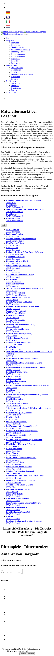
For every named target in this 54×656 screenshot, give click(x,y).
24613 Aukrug (17, 339)
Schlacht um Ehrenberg (20, 49)
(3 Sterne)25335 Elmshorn (15, 316)
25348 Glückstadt (14, 495)
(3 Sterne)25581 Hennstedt (15, 244)
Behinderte (15, 77)
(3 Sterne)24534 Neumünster (17, 404)
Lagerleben (15, 58)
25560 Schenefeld (14, 450)
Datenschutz (43, 648)
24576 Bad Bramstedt (14, 206)
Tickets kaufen (17, 68)
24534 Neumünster (14, 400)
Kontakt (14, 79)
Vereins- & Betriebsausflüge (22, 74)
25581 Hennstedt (18, 267)
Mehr (4, 225)
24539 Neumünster (13, 348)
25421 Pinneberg (13, 454)
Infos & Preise (11, 65)
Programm (10, 40)
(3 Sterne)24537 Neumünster (16, 422)
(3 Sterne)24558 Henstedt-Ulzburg (16, 294)
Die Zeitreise (11, 81)
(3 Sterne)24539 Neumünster (17, 373)
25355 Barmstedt (13, 230)
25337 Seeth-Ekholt (18, 343)
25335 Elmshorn (17, 330)
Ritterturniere (16, 45)
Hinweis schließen (27, 654)
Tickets (9, 639)
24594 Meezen (15, 285)
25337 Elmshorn (15, 321)
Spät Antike (15, 83)
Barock (14, 90)
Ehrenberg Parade (18, 52)
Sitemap (9, 635)
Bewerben (10, 621)
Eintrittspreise (11, 590)
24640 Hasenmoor (13, 280)
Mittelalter (15, 86)
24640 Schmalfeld (13, 271)
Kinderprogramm (18, 54)
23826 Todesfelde (20, 472)
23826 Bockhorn (13, 418)
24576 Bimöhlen (14, 235)
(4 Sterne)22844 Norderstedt (18, 436)
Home (8, 38)
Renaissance (16, 88)
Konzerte (14, 61)
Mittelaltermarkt (17, 47)
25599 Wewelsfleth (19, 468)
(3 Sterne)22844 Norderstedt (19, 413)
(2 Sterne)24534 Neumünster (13, 377)
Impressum (50, 648)
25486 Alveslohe (19, 303)
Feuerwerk (15, 63)
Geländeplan (16, 70)
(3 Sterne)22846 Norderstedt (15, 463)
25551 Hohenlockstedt (21, 240)
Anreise (14, 72)
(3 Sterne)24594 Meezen (18, 298)
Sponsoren (10, 598)
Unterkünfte (11, 92)
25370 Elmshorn (16, 382)
